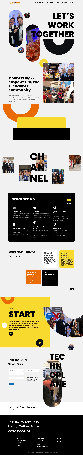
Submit (11, 384)
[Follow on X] (60, 441)
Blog (62, 2)
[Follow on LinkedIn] (58, 441)
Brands (65, 2)
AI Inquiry (72, 2)
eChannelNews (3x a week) (33, 377)
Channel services (49, 2)
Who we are (41, 2)
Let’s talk (57, 2)
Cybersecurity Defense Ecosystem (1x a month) (32, 380)
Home (36, 2)
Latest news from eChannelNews (23, 407)
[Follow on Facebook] (63, 441)
